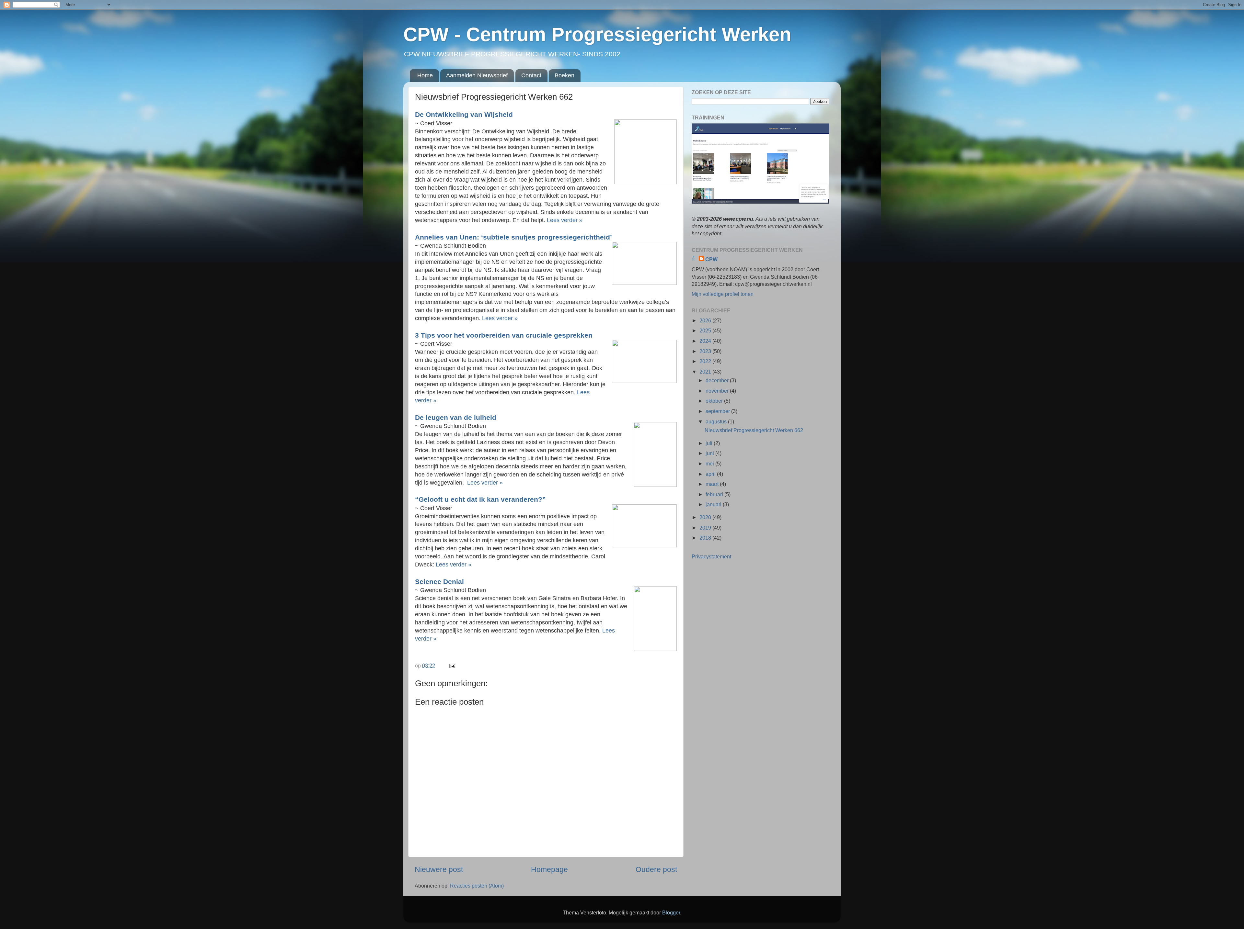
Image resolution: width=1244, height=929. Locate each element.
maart (713, 484)
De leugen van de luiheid (456, 417)
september (718, 411)
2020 (705, 517)
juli (710, 443)
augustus (717, 421)
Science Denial (440, 581)
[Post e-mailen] (451, 665)
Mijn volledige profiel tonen (723, 294)
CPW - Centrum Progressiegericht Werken (597, 34)
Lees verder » (564, 220)
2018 (705, 538)
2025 (705, 330)
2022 (705, 361)
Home (425, 75)
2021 (705, 372)
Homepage (549, 869)
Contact (531, 75)
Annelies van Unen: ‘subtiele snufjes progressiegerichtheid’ (514, 237)
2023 (705, 351)
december (718, 380)
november (718, 391)
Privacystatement (711, 556)
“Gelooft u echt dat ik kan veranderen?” (481, 499)
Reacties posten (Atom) (477, 886)
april (711, 474)
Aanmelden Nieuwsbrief (477, 75)
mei (710, 463)
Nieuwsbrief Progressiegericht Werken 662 (754, 430)
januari (714, 504)
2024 (705, 341)
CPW (711, 259)
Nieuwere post (439, 869)
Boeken (564, 75)
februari (715, 494)
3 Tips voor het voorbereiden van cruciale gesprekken (504, 335)
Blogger (671, 912)
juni (710, 453)
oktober (715, 401)
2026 (705, 320)
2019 (705, 528)
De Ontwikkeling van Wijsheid (465, 114)
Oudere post (656, 869)
